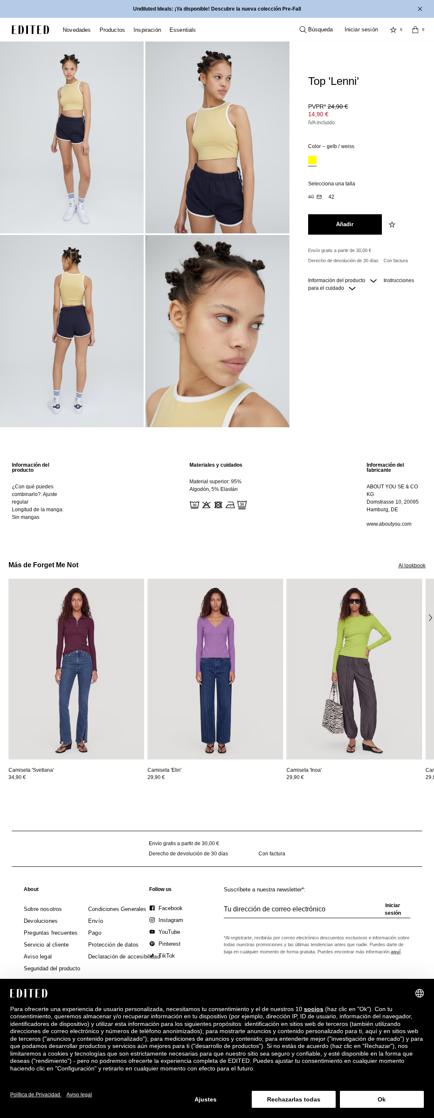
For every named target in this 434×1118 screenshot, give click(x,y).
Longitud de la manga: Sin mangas (38, 513)
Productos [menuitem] (112, 30)
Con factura (396, 260)
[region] (39, 494)
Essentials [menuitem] (183, 30)
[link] (31, 891)
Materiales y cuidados (215, 465)
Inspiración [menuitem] (147, 30)
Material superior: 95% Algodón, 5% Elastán (215, 485)
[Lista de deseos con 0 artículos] (393, 29)
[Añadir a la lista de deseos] (393, 224)
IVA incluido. (322, 123)
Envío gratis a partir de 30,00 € (339, 250)
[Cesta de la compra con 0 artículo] (415, 29)
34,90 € (17, 777)
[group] (317, 913)
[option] (312, 161)
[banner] (217, 9)
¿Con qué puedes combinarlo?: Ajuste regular (34, 494)
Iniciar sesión (361, 29)
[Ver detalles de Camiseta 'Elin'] (215, 669)
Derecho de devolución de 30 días (343, 260)
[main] (217, 494)
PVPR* (328, 106)
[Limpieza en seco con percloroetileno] (241, 504)
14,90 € (318, 114)
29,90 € (156, 777)
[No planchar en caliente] (229, 504)
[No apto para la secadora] (217, 504)
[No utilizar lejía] (205, 504)
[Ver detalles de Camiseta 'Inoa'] (354, 669)
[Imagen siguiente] (430, 618)
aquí (396, 951)
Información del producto (337, 280)
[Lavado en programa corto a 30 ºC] (193, 504)
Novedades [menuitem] (77, 30)
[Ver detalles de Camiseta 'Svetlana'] (76, 669)
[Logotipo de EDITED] (30, 29)
